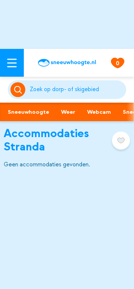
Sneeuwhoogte (28, 112)
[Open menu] (12, 63)
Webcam (99, 112)
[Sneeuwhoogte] (67, 63)
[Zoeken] (76, 90)
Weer (68, 112)
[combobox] (76, 90)
